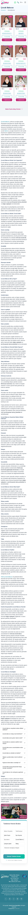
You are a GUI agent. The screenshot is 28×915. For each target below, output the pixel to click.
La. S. (3, 29)
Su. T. (17, 88)
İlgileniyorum (7, 39)
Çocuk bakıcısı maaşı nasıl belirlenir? (12, 734)
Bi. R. (17, 58)
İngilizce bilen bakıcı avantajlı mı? (12, 762)
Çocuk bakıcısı (5, 121)
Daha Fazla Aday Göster (13, 109)
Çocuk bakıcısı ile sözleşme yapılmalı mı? (13, 772)
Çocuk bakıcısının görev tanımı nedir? (13, 738)
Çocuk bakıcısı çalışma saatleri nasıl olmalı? (12, 742)
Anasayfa (3, 10)
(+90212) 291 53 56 (15, 881)
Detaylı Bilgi (7, 36)
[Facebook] (9, 899)
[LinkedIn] (17, 899)
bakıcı (6, 131)
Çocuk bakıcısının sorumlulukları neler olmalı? (13, 748)
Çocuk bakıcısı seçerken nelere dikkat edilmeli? (13, 729)
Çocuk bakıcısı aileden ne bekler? (12, 753)
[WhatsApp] (15, 2)
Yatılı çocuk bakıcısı (6, 577)
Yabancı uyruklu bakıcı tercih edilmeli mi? (12, 757)
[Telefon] (18, 2)
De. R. (17, 29)
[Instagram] (13, 899)
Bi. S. (3, 88)
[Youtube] (21, 899)
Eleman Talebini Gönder (14, 856)
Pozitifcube (17, 908)
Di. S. (3, 58)
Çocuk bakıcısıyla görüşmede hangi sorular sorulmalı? (12, 767)
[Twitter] (5, 899)
